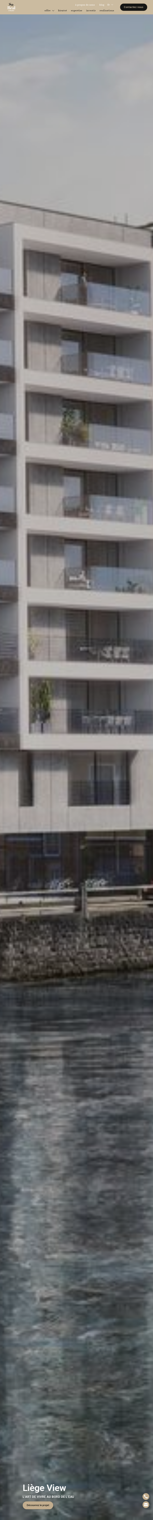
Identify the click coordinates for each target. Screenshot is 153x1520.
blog (102, 4)
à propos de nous (85, 4)
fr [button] (108, 4)
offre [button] (48, 10)
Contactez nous (133, 7)
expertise (77, 10)
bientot (63, 10)
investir (91, 10)
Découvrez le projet (38, 1505)
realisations (107, 10)
